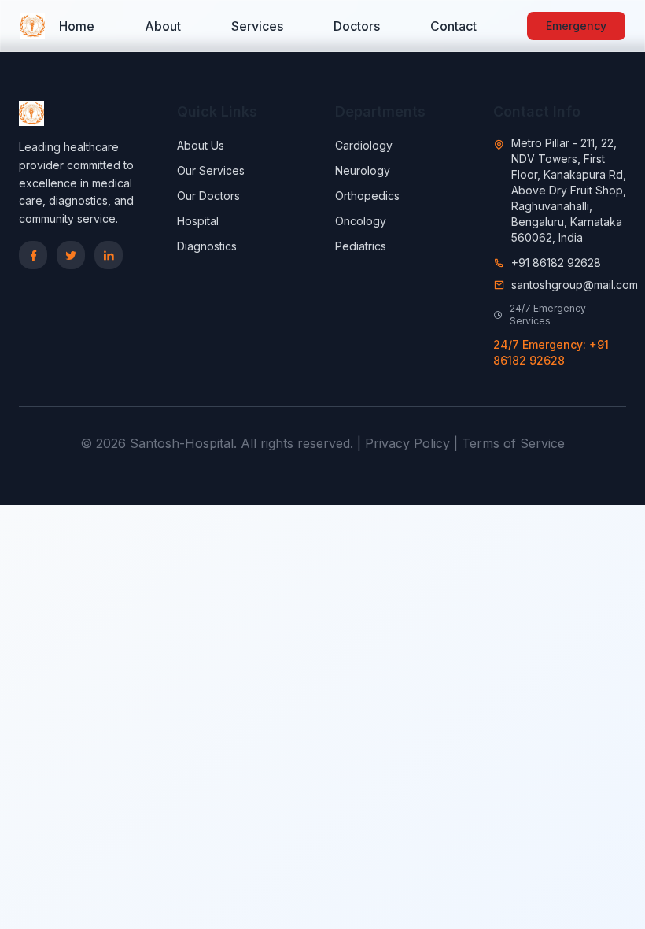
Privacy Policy (407, 443)
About (163, 26)
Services (257, 26)
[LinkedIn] (108, 255)
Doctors (357, 26)
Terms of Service (513, 443)
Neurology (362, 170)
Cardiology (364, 145)
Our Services (211, 170)
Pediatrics (360, 246)
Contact (453, 26)
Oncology (360, 221)
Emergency (576, 25)
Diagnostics (207, 246)
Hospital (198, 221)
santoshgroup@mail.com (574, 284)
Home (76, 26)
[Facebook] (33, 255)
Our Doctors (208, 195)
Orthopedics (367, 195)
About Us (200, 145)
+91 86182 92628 (556, 262)
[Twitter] (71, 255)
